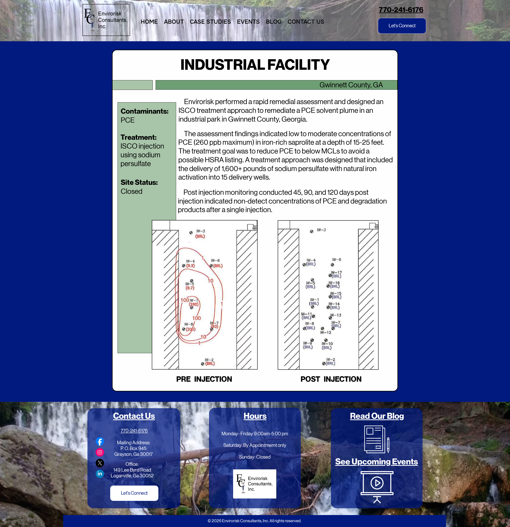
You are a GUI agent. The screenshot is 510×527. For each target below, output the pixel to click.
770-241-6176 (401, 9)
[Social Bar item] (100, 441)
